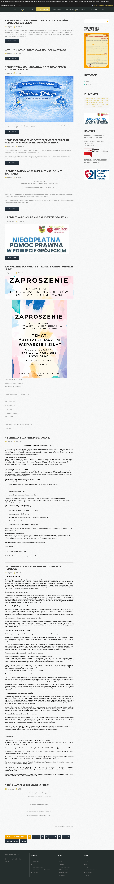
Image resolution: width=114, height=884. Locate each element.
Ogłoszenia (10, 146)
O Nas (87, 861)
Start (87, 859)
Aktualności (62, 859)
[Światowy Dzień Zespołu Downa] (96, 174)
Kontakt (87, 875)
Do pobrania (89, 872)
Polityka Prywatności (14, 855)
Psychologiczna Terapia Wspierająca (41, 869)
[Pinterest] (16, 859)
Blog (87, 867)
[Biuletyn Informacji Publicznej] (96, 152)
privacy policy (4, 3)
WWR (34, 864)
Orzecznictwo (36, 861)
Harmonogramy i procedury (92, 869)
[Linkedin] (20, 859)
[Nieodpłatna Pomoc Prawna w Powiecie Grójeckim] (37, 239)
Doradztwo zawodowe (38, 867)
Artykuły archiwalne (63, 872)
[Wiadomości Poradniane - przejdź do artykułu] (96, 50)
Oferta (87, 864)
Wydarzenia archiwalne (64, 867)
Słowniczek (61, 875)
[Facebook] (5, 859)
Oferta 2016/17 (36, 859)
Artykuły (9, 27)
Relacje (9, 53)
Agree (19, 5)
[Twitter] (13, 859)
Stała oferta (35, 872)
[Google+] (9, 859)
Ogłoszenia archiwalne (64, 869)
